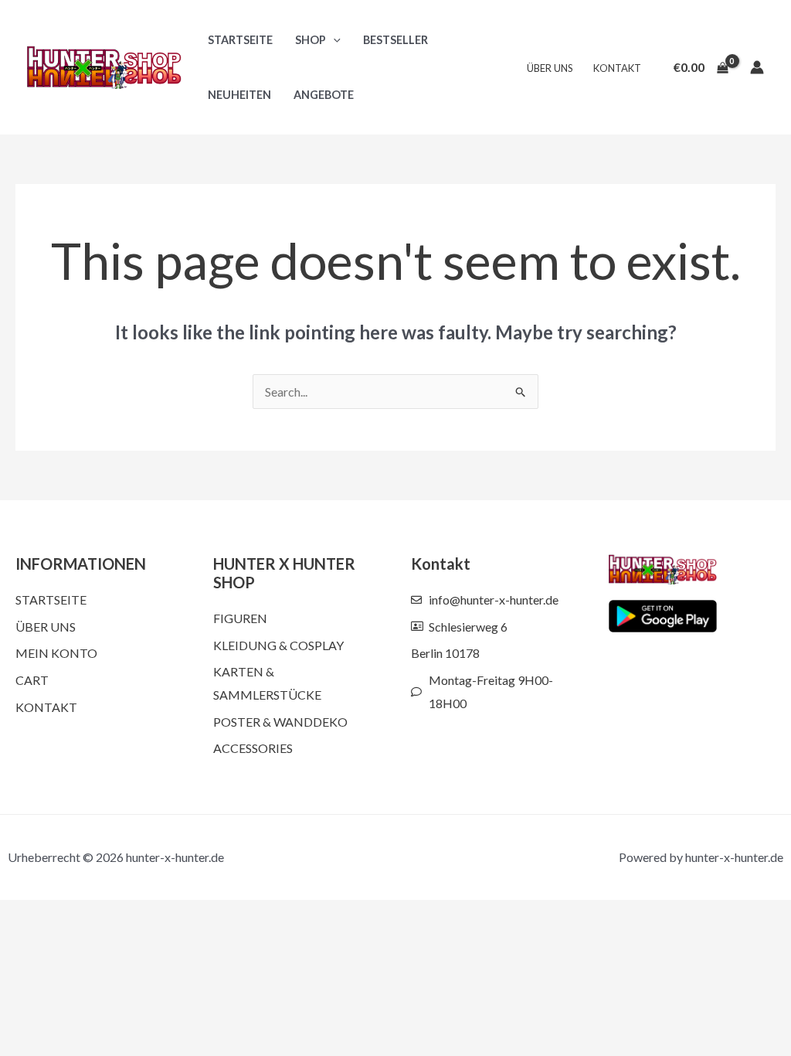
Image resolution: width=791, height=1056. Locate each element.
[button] (333, 39)
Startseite (240, 39)
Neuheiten (239, 94)
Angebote (324, 94)
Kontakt (617, 68)
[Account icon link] (757, 67)
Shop (310, 39)
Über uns (550, 68)
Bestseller (395, 39)
